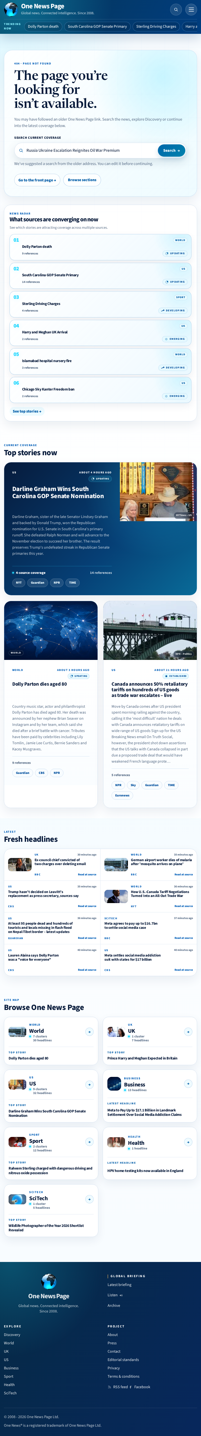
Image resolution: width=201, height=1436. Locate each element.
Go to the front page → (37, 180)
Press (112, 1343)
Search (171, 150)
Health (136, 1143)
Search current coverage (37, 137)
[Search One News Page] (176, 9)
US (32, 1084)
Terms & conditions (123, 1376)
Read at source (87, 874)
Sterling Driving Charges (156, 26)
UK (131, 1031)
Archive (114, 1305)
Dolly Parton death (43, 26)
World (36, 1031)
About (113, 1334)
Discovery (12, 1334)
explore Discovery (147, 119)
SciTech (38, 1198)
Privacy (114, 1368)
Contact (114, 1351)
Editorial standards (123, 1359)
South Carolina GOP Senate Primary (97, 26)
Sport (36, 1141)
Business (134, 1085)
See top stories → (27, 411)
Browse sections (82, 180)
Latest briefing (119, 1284)
